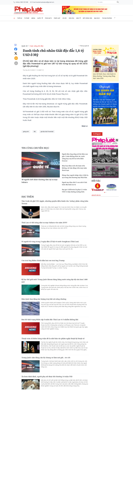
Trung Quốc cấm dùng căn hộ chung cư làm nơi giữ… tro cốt (46, 357)
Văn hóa (71, 18)
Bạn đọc (97, 18)
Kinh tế (78, 18)
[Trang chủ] (14, 18)
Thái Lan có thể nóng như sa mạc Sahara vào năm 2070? (44, 222)
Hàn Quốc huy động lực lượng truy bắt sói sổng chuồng (44, 299)
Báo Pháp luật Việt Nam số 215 (104, 173)
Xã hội (64, 18)
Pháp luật (57, 18)
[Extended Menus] (115, 18)
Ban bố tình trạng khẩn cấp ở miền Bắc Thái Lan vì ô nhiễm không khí (50, 319)
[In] (16, 63)
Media (33, 18)
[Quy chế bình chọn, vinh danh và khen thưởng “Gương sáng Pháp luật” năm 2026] (105, 64)
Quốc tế (40, 18)
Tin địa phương (107, 18)
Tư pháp (26, 18)
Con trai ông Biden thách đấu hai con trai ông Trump (43, 260)
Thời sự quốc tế (84, 46)
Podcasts (48, 18)
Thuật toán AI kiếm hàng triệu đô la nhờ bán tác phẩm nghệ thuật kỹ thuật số (53, 338)
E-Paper (97, 134)
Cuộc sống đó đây (36, 46)
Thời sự (19, 18)
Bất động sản (87, 18)
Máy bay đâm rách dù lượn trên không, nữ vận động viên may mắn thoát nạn (74, 168)
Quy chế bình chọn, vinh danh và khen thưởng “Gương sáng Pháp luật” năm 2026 (104, 76)
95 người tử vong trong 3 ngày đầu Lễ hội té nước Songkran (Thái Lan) (50, 241)
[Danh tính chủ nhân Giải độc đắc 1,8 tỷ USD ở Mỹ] (29, 10)
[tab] (104, 192)
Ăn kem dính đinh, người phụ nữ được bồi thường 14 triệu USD (47, 376)
